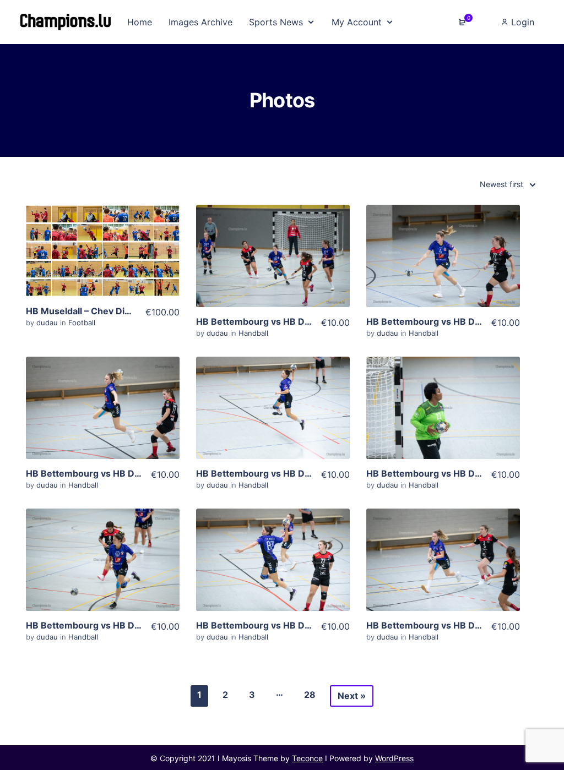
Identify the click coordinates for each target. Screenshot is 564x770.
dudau (48, 322)
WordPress (394, 758)
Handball (253, 333)
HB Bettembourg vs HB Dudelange (270, 321)
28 (310, 694)
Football (81, 322)
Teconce (307, 758)
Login (521, 22)
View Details (102, 269)
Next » (352, 695)
